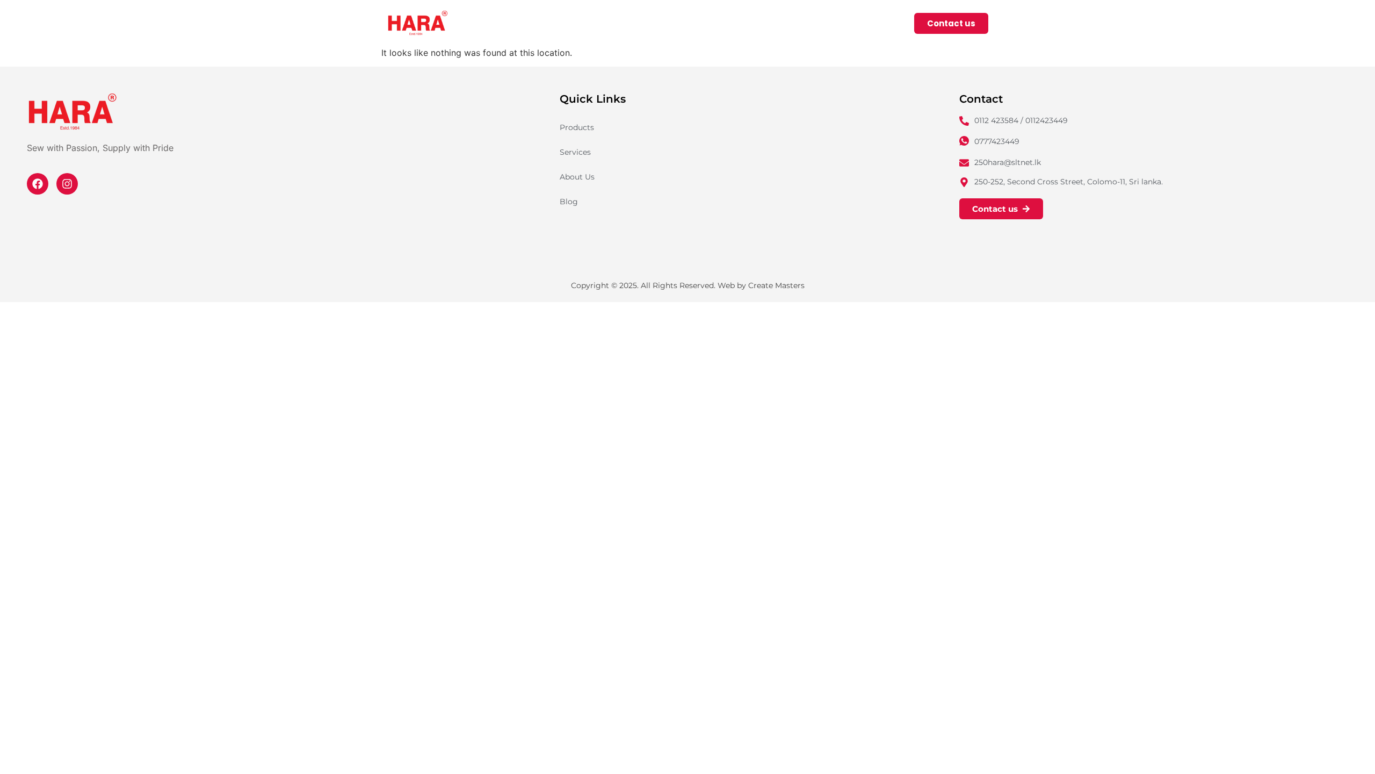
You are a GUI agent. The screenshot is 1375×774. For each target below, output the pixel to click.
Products (719, 23)
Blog (569, 201)
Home (665, 23)
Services (792, 23)
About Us (852, 23)
